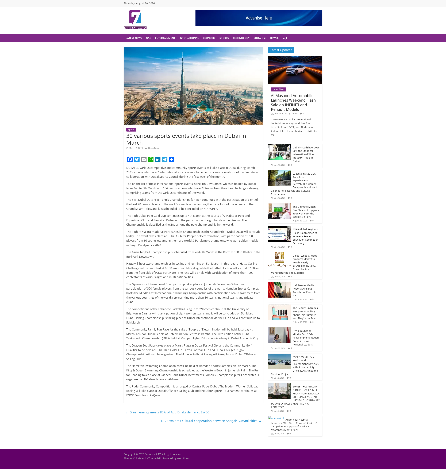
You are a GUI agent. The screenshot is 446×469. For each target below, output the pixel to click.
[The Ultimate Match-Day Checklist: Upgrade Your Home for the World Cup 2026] (279, 205)
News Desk (153, 148)
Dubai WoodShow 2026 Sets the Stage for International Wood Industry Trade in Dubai (306, 154)
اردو (285, 38)
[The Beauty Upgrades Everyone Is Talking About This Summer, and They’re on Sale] (279, 306)
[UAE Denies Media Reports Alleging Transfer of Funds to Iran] (279, 283)
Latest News (134, 38)
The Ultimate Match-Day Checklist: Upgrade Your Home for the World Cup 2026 (306, 212)
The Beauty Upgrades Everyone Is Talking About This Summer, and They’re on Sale (305, 313)
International (189, 38)
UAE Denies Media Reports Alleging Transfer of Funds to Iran (304, 290)
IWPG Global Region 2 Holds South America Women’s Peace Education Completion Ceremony (305, 236)
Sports (224, 38)
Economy (209, 38)
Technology (241, 38)
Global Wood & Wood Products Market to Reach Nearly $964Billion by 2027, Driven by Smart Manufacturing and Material (294, 264)
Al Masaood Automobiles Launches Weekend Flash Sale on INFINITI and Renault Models (293, 102)
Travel (274, 38)
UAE (148, 38)
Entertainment (165, 38)
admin (295, 113)
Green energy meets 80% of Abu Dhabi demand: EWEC (167, 412)
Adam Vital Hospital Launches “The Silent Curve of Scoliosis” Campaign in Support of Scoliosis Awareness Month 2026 (294, 425)
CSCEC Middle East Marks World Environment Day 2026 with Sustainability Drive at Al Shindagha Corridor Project (295, 365)
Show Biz (260, 38)
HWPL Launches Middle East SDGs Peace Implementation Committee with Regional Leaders (306, 337)
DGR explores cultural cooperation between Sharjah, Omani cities (211, 421)
